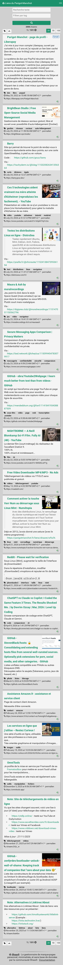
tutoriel (38, 215)
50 (53, 30)
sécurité (37, 361)
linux (28, 269)
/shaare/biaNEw (12, 933)
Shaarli (15, 954)
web (34, 413)
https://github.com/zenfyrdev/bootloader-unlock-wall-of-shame (32, 893)
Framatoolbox (14, 769)
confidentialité (26, 361)
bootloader (11, 887)
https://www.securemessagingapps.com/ (23, 366)
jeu (8, 317)
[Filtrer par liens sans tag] (5, 31)
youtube (17, 215)
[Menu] (60, 4)
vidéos (10, 483)
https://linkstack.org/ (23, 923)
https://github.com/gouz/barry (30, 157)
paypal (22, 93)
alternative (11, 928)
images (10, 747)
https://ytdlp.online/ (22, 815)
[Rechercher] (31, 23)
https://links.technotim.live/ (26, 920)
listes (17, 678)
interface (25, 583)
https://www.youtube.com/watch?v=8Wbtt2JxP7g (26, 463)
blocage (25, 678)
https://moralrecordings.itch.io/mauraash (23, 322)
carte (9, 172)
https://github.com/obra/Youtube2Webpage (24, 421)
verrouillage (25, 542)
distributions (18, 269)
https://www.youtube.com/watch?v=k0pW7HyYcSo (27, 221)
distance (17, 172)
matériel (47, 215)
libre (15, 93)
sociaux (29, 128)
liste (37, 928)
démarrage (49, 542)
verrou (21, 887)
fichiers (31, 784)
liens (44, 928)
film (8, 457)
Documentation (47, 960)
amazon (19, 710)
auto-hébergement (43, 128)
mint (15, 542)
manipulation (19, 784)
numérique (37, 542)
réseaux (19, 128)
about (30, 928)
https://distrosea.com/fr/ (16, 275)
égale (26, 172)
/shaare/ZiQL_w (12, 846)
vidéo (9, 215)
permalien (28, 95)
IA (14, 457)
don (8, 93)
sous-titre (11, 413)
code (9, 623)
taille (33, 583)
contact (10, 710)
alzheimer (28, 215)
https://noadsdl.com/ (14, 489)
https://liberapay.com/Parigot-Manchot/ (22, 98)
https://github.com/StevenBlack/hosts (22, 684)
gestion (10, 128)
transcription (44, 413)
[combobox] (31, 15)
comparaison (49, 361)
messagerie (12, 361)
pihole (9, 678)
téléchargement (22, 483)
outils (18, 747)
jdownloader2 (12, 583)
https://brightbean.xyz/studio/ (18, 134)
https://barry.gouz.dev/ (15, 178)
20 (48, 30)
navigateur (37, 269)
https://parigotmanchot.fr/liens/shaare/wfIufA (31, 537)
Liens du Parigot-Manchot (18, 3)
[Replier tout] (9, 31)
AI (29, 623)
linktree (22, 928)
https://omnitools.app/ (15, 790)
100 (58, 30)
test (8, 269)
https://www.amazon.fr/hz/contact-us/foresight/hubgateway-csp (33, 716)
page (27, 413)
